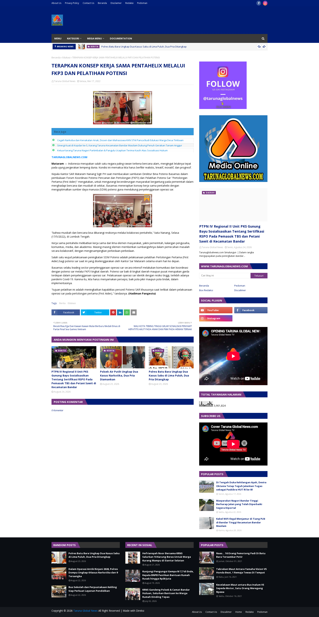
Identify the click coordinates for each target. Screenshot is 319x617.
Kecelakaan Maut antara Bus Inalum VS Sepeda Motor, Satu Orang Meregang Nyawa (240, 588)
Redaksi (129, 3)
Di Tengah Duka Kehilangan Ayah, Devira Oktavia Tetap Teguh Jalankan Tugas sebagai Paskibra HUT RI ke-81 (241, 486)
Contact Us (88, 3)
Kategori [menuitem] (73, 38)
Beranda (102, 3)
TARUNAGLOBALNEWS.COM (69, 157)
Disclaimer (116, 3)
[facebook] (258, 3)
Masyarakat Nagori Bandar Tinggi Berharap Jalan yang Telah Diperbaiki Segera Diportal (239, 504)
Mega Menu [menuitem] (94, 38)
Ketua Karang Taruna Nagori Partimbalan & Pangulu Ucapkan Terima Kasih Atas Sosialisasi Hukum (112, 150)
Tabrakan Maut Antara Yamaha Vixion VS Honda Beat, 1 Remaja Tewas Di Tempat (241, 570)
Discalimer (240, 290)
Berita (62, 303)
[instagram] (265, 3)
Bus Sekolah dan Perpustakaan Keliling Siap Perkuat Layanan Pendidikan (92, 588)
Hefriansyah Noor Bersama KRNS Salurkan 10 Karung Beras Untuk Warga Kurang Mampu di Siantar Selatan (166, 557)
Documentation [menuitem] (121, 38)
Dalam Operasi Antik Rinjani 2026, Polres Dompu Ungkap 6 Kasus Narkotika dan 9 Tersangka (93, 572)
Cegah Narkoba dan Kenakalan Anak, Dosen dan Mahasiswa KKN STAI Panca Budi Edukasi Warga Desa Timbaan (120, 140)
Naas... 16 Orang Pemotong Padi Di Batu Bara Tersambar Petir (240, 555)
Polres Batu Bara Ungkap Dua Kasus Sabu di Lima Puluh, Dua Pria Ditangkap (144, 46)
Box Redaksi (206, 290)
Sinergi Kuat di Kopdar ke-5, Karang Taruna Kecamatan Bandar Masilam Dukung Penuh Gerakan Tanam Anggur (119, 145)
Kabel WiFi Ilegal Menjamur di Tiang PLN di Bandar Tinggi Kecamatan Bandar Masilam (240, 522)
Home (238, 611)
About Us (56, 3)
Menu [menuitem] (57, 38)
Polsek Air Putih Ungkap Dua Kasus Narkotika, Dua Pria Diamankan (119, 375)
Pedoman (142, 3)
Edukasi (66, 57)
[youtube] (215, 310)
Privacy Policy (72, 3)
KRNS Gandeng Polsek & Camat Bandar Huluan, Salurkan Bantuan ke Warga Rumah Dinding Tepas (166, 593)
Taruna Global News (64, 81)
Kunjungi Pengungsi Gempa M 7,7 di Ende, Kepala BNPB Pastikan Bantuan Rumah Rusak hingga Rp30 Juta (168, 575)
